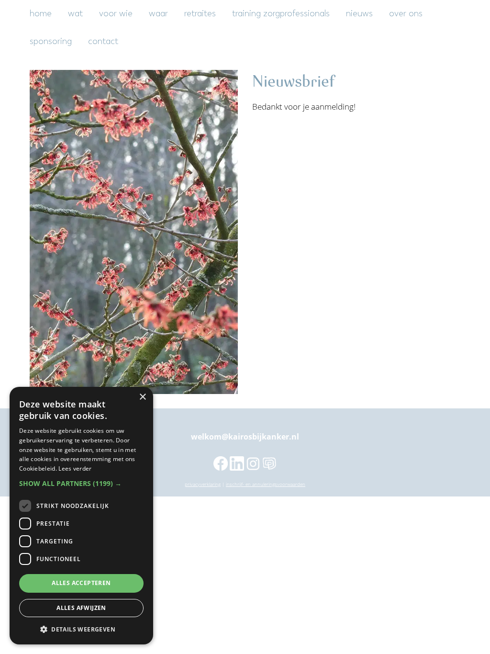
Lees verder (74, 468)
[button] (81, 483)
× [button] (142, 397)
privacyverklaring (203, 484)
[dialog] (81, 515)
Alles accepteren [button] (81, 583)
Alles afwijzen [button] (81, 608)
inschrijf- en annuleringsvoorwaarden (265, 484)
